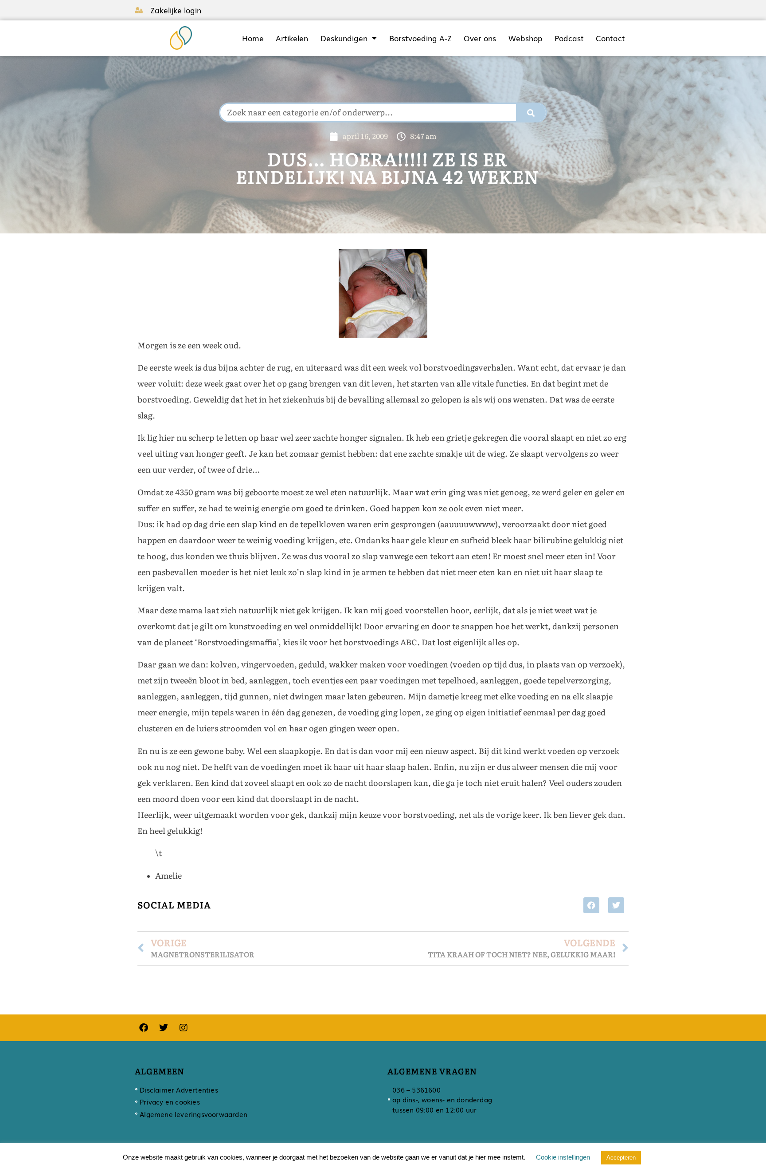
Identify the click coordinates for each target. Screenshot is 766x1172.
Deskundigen (343, 38)
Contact (610, 38)
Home (253, 38)
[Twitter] (163, 1028)
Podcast (569, 38)
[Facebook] (143, 1028)
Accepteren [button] (621, 1157)
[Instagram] (183, 1028)
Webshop (525, 38)
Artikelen (292, 38)
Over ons (480, 38)
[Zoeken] (531, 112)
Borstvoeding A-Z (420, 38)
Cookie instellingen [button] (563, 1157)
